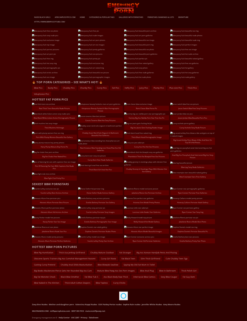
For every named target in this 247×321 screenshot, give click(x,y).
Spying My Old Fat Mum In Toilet (139, 264)
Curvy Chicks (119, 282)
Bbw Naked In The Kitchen (46, 282)
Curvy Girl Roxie (108, 258)
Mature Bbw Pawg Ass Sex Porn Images (116, 270)
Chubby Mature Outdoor (102, 252)
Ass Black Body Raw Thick (116, 276)
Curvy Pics (102, 87)
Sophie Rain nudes (131, 304)
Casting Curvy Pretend (44, 264)
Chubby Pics (69, 87)
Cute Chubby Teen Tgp (177, 258)
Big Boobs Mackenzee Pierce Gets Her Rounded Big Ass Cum (63, 270)
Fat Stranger (125, 252)
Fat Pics (115, 87)
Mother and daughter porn (61, 304)
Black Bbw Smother (70, 276)
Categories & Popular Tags (101, 17)
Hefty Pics (129, 87)
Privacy (84, 317)
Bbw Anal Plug (147, 270)
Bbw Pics (38, 87)
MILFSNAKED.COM (40, 311)
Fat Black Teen (128, 258)
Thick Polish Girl (189, 270)
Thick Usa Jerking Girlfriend (72, 252)
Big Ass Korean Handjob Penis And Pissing (157, 252)
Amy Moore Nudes (171, 304)
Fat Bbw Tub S (91, 276)
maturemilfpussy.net (95, 311)
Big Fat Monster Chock (44, 276)
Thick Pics (192, 87)
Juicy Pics (143, 87)
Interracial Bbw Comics (144, 276)
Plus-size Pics (175, 87)
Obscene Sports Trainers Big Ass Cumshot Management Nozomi (64, 258)
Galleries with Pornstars (131, 17)
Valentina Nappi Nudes (86, 304)
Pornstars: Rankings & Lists (161, 17)
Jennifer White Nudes (152, 304)
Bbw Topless (102, 282)
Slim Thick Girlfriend (150, 258)
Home (82, 17)
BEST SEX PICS (77, 311)
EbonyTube (183, 17)
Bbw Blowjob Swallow (108, 264)
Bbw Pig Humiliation (43, 252)
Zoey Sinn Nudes (39, 304)
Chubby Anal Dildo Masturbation (76, 264)
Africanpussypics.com (65, 17)
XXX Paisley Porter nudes (110, 304)
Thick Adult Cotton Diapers (77, 282)
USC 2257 (75, 317)
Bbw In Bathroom (167, 270)
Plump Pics (159, 87)
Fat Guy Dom (189, 276)
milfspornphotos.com (60, 311)
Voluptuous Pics (41, 94)
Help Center (64, 317)
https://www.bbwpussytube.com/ (49, 22)
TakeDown (93, 317)
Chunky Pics (85, 87)
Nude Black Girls (42, 17)
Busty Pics (52, 87)
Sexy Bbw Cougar (169, 276)
